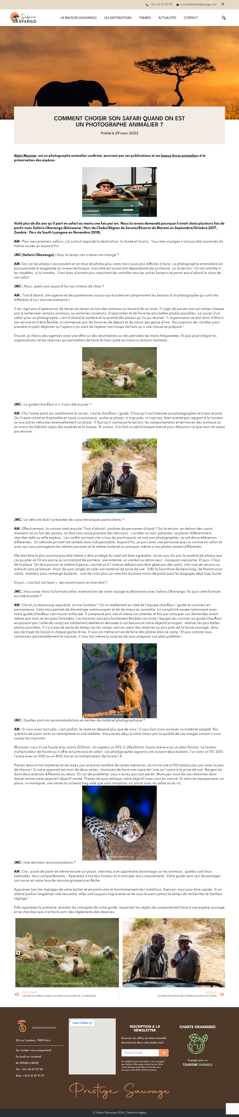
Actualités (167, 18)
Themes (145, 18)
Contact (191, 18)
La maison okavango (78, 18)
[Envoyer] (164, 1053)
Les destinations (118, 18)
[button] (18, 952)
